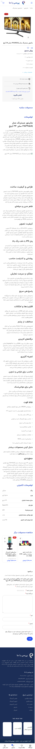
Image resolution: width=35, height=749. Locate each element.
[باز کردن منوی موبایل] (32, 3)
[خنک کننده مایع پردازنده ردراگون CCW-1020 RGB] (25, 543)
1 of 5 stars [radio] (23, 590)
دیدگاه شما (29, 594)
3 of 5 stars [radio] (20, 590)
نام (31, 616)
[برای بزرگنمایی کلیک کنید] (28, 37)
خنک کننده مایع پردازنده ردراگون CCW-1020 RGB (25, 554)
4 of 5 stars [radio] (19, 590)
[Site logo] (23, 3)
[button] (30, 26)
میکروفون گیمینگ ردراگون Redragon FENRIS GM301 (11, 554)
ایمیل (31, 624)
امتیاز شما (29, 590)
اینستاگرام (21, 454)
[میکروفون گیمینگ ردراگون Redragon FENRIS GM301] (9, 543)
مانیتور (26, 8)
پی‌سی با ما (14, 2)
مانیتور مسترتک (17, 8)
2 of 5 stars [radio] (21, 590)
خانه (31, 8)
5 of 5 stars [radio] (17, 590)
